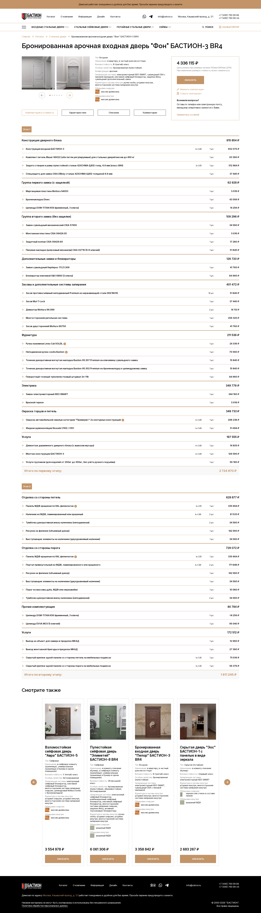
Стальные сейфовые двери (92, 27)
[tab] (50, 95)
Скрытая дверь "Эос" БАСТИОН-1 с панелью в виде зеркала (198, 753)
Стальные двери (57, 36)
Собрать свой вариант (191, 93)
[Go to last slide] (34, 782)
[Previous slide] (42, 95)
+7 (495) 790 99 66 (229, 15)
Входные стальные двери (50, 27)
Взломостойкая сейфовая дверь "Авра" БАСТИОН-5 (61, 751)
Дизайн (101, 16)
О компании (67, 16)
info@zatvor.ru (165, 16)
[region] (114, 28)
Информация (85, 16)
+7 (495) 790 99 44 (229, 18)
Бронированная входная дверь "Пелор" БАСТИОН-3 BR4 (152, 753)
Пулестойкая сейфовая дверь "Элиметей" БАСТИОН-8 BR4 (104, 753)
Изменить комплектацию (192, 89)
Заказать (190, 80)
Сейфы (165, 27)
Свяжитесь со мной (188, 114)
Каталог (51, 16)
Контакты (115, 16)
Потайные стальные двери (135, 27)
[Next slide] (69, 95)
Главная (26, 36)
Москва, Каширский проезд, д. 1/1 (195, 16)
